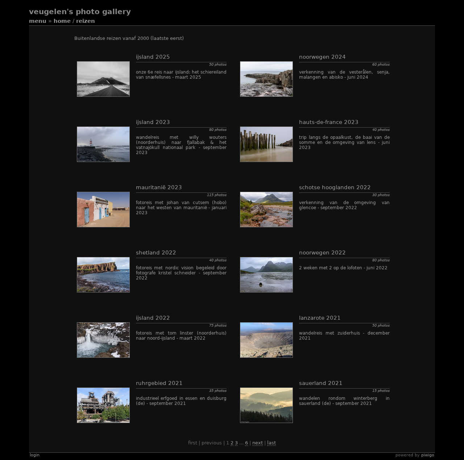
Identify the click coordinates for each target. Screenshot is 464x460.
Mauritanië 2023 (159, 187)
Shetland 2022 (156, 252)
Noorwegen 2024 (322, 57)
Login (35, 455)
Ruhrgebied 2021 (159, 383)
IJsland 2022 (153, 318)
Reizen (85, 21)
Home (62, 21)
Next (257, 443)
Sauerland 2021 (321, 383)
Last (271, 443)
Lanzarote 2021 (320, 318)
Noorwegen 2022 (322, 252)
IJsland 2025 (153, 57)
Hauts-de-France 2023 (329, 122)
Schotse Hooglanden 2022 (335, 187)
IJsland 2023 (153, 122)
